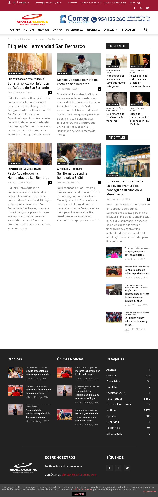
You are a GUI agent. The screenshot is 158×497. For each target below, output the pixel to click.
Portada (14, 29)
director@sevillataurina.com (79, 474)
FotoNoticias (74, 29)
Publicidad (112, 422)
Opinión (58, 29)
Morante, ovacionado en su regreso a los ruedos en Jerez (86, 417)
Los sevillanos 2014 (118, 404)
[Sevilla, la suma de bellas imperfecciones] (114, 271)
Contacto (72, 2)
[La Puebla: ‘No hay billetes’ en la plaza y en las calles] (114, 317)
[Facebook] (135, 8)
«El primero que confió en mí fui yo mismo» (115, 117)
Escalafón (128, 29)
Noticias (29, 29)
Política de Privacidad (115, 2)
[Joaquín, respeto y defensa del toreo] (114, 252)
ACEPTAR (79, 494)
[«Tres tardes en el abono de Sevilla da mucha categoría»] (116, 61)
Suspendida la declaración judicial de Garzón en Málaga (38, 413)
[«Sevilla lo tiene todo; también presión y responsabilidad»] (140, 61)
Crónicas (43, 29)
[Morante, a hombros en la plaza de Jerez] (15, 390)
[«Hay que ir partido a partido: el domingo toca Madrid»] (140, 99)
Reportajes (93, 29)
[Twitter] (147, 8)
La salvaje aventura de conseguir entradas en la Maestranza (124, 190)
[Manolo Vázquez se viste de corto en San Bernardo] (79, 64)
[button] (145, 29)
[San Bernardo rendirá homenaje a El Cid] (79, 154)
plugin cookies (149, 491)
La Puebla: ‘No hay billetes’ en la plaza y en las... (136, 321)
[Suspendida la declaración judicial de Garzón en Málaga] (15, 409)
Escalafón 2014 (115, 393)
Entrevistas (111, 29)
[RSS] (141, 8)
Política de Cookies (90, 2)
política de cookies (82, 489)
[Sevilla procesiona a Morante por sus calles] (15, 372)
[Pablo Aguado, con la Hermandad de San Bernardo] (30, 154)
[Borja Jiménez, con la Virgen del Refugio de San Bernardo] (30, 64)
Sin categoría (114, 433)
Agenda (111, 369)
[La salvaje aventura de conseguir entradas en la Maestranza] (128, 161)
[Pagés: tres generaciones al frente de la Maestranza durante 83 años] (114, 289)
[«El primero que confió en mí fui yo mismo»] (116, 99)
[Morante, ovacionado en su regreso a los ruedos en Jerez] (64, 414)
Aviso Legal (135, 2)
